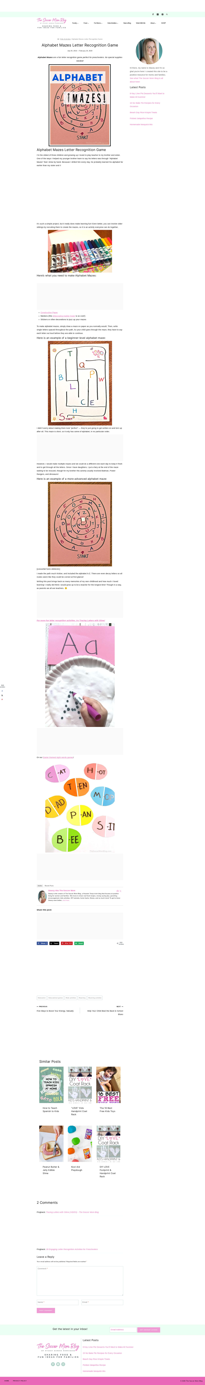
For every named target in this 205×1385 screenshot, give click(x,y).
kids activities (71, 998)
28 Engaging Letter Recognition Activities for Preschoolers (72, 1249)
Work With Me (140, 23)
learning (82, 998)
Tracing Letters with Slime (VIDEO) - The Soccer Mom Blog (72, 1212)
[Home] (58, 39)
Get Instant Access (148, 1330)
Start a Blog (127, 23)
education (42, 998)
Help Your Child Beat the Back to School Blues (105, 1010)
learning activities (95, 998)
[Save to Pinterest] (2, 699)
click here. (66, 900)
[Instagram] (158, 14)
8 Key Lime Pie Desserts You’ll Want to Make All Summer (108, 1347)
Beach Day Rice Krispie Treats (143, 112)
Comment (43, 1269)
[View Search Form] (166, 14)
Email (85, 1302)
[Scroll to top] (200, 1377)
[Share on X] (2, 695)
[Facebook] (153, 14)
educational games (55, 998)
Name (41, 1302)
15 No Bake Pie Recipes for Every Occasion (102, 1353)
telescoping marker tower (64, 316)
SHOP (163, 23)
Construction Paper (49, 312)
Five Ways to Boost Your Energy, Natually (55, 1009)
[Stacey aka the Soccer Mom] (42, 896)
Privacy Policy (20, 1381)
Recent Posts (49, 886)
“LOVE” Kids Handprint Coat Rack (79, 1111)
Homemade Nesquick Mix (141, 124)
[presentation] (51, 1085)
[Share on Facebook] (2, 691)
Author (40, 886)
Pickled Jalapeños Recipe (141, 118)
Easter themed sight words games (58, 757)
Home (6, 1381)
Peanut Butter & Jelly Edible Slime (51, 1170)
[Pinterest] (162, 14)
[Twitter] (120, 891)
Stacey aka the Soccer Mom (61, 891)
